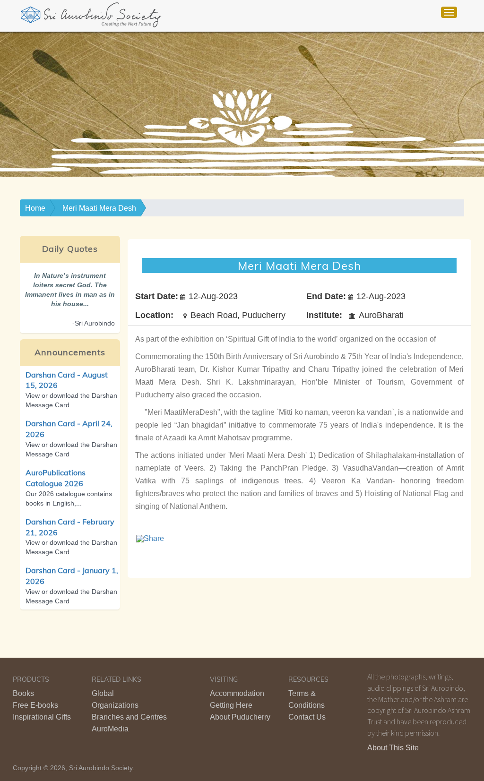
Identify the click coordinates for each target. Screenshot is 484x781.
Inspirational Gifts (42, 717)
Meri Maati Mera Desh (99, 208)
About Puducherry (240, 717)
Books (23, 693)
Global (103, 693)
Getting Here (231, 705)
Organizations (115, 705)
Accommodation (237, 693)
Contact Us (307, 717)
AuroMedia (110, 729)
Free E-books (35, 705)
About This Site (393, 748)
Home (35, 208)
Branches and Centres (129, 717)
